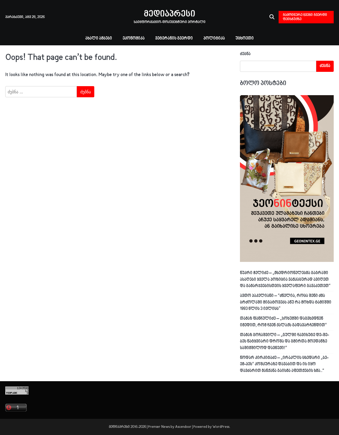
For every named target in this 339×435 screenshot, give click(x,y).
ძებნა (245, 54)
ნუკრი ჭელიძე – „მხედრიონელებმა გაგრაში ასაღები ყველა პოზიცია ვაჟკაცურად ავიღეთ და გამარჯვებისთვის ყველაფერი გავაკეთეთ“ (285, 279)
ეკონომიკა (134, 38)
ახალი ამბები (98, 38)
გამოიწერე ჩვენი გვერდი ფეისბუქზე (305, 17)
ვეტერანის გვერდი (174, 38)
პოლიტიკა (214, 38)
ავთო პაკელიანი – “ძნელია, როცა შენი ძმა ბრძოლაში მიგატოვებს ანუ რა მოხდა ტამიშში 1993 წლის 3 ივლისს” (285, 302)
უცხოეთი (244, 38)
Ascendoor (183, 427)
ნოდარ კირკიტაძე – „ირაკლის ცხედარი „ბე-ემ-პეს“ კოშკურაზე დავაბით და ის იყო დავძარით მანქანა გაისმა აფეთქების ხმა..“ (284, 364)
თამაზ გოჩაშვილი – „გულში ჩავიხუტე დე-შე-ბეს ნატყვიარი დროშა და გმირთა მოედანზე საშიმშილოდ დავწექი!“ (284, 341)
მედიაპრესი (169, 14)
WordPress (220, 427)
